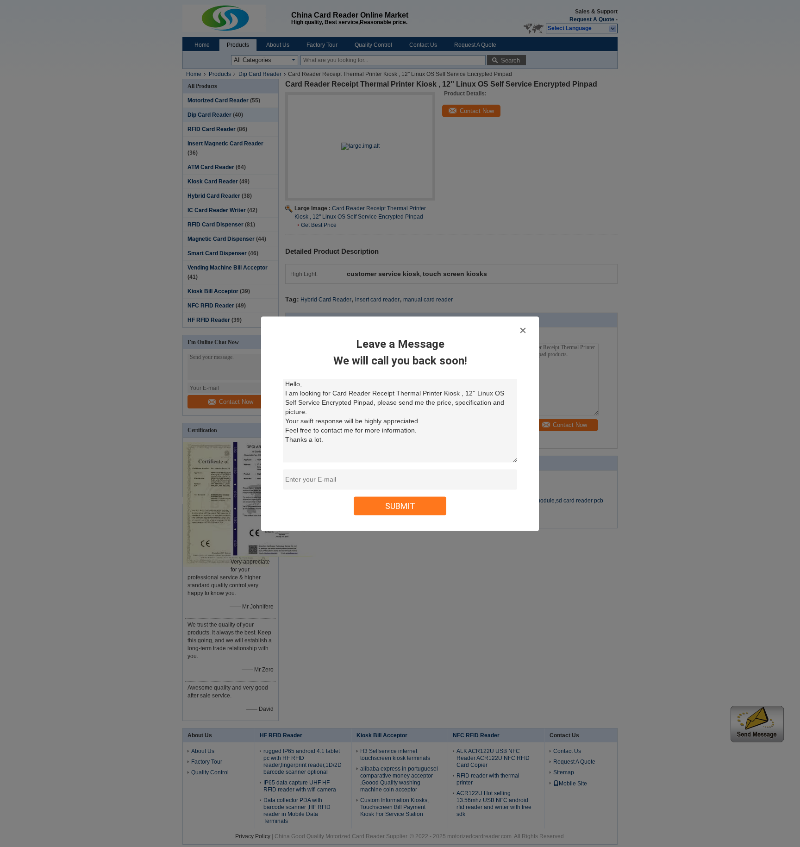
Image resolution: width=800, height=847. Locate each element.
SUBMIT (400, 505)
